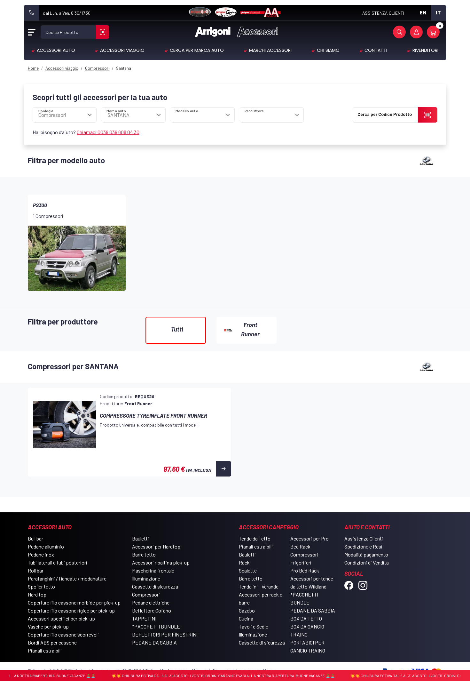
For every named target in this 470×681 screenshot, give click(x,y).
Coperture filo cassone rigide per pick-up (71, 610)
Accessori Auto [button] (56, 50)
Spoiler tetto (41, 586)
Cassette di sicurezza (155, 586)
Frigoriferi (300, 562)
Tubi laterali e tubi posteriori (57, 562)
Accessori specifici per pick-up (61, 618)
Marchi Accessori (270, 50)
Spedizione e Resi (363, 546)
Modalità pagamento (366, 554)
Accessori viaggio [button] (122, 50)
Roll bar (35, 570)
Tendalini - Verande (258, 586)
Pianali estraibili (45, 650)
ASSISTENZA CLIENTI (383, 13)
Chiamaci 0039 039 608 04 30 (108, 132)
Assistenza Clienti (363, 538)
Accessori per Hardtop (156, 546)
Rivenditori (425, 50)
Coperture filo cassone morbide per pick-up (74, 602)
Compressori (146, 594)
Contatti (375, 50)
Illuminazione (146, 578)
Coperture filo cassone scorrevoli (63, 634)
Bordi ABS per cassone (52, 642)
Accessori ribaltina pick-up (161, 562)
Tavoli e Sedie (253, 626)
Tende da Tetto (254, 538)
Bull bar (35, 538)
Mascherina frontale (153, 570)
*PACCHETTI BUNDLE (156, 626)
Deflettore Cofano (151, 610)
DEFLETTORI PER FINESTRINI (165, 634)
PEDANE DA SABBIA (154, 642)
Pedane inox (41, 554)
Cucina (246, 618)
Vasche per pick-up (48, 626)
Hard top (37, 594)
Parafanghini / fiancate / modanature (67, 578)
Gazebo (247, 610)
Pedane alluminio (46, 546)
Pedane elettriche (150, 602)
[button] (399, 32)
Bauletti (140, 538)
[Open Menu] (31, 32)
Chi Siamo (328, 50)
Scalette (248, 570)
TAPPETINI (144, 618)
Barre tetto (144, 554)
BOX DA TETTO (306, 618)
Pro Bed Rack (304, 570)
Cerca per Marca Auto (197, 50)
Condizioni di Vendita (366, 562)
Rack (244, 562)
